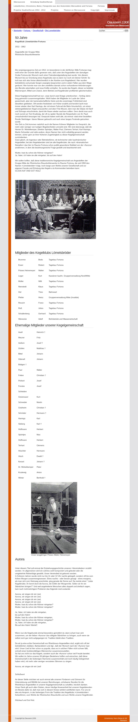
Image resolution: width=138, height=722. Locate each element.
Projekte (54, 10)
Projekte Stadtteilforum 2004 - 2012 (30, 10)
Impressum (110, 10)
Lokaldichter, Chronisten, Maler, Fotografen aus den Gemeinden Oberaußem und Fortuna (53, 6)
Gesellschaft (38, 30)
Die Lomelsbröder (52, 30)
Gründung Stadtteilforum (41, 2)
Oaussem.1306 (118, 22)
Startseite (18, 30)
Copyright (95, 10)
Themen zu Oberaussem (74, 10)
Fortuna (101, 6)
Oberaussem (19, 2)
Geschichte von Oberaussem (118, 25)
